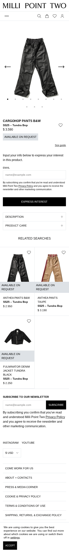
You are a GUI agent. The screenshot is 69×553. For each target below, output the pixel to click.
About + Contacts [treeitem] (18, 477)
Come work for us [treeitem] (19, 468)
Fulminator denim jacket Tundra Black (16, 370)
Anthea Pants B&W (16, 297)
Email (6, 167)
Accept (10, 545)
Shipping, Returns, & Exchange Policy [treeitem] (33, 515)
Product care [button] (16, 225)
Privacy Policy (25, 186)
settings (15, 537)
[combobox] (12, 452)
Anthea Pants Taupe (48, 299)
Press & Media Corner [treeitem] (21, 487)
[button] (7, 16)
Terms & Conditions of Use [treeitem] (25, 505)
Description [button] (14, 216)
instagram (11, 442)
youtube (28, 442)
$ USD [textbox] (9, 452)
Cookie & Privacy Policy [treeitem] (23, 496)
